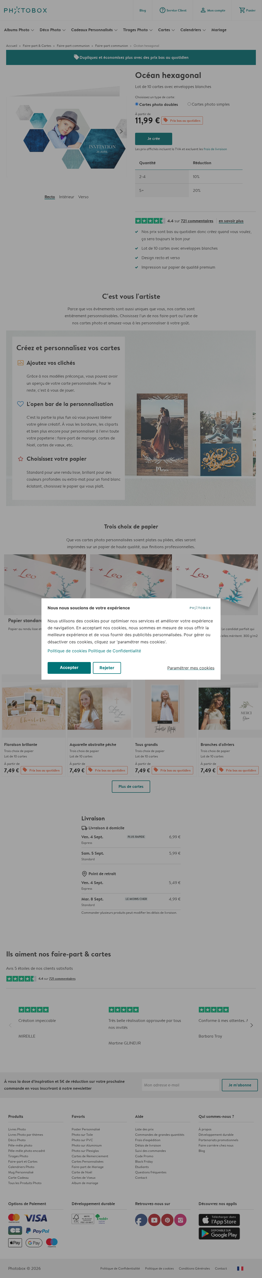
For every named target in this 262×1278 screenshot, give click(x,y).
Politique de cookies (67, 650)
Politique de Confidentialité (114, 650)
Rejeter (107, 667)
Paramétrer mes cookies (190, 667)
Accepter (69, 667)
